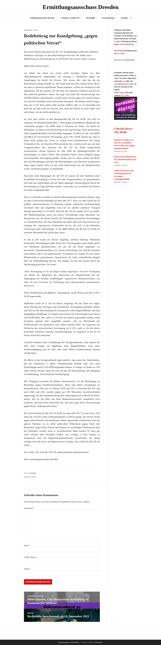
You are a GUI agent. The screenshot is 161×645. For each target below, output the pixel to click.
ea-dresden (31, 473)
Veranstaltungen (108, 18)
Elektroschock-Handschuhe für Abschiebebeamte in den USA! (125, 159)
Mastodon (130, 60)
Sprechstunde (125, 44)
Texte (35, 30)
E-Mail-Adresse (30, 557)
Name (27, 545)
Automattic (99, 642)
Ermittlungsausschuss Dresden (80, 7)
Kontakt (124, 18)
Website (27, 569)
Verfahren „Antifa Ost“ (70, 18)
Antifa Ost (28, 30)
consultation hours (121, 84)
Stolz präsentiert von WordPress (69, 642)
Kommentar (29, 508)
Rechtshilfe (90, 18)
